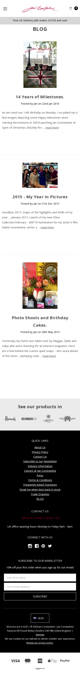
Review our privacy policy (39, 642)
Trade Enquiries (40, 494)
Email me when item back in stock (40, 489)
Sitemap (40, 634)
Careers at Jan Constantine (40, 471)
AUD (40, 618)
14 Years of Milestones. (40, 96)
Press (40, 475)
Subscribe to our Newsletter (40, 461)
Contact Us (40, 456)
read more (52, 127)
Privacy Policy (40, 452)
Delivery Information (40, 466)
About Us (40, 447)
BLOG (40, 499)
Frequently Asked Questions (40, 484)
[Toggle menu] (6, 8)
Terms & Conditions (40, 480)
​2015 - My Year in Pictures (40, 196)
